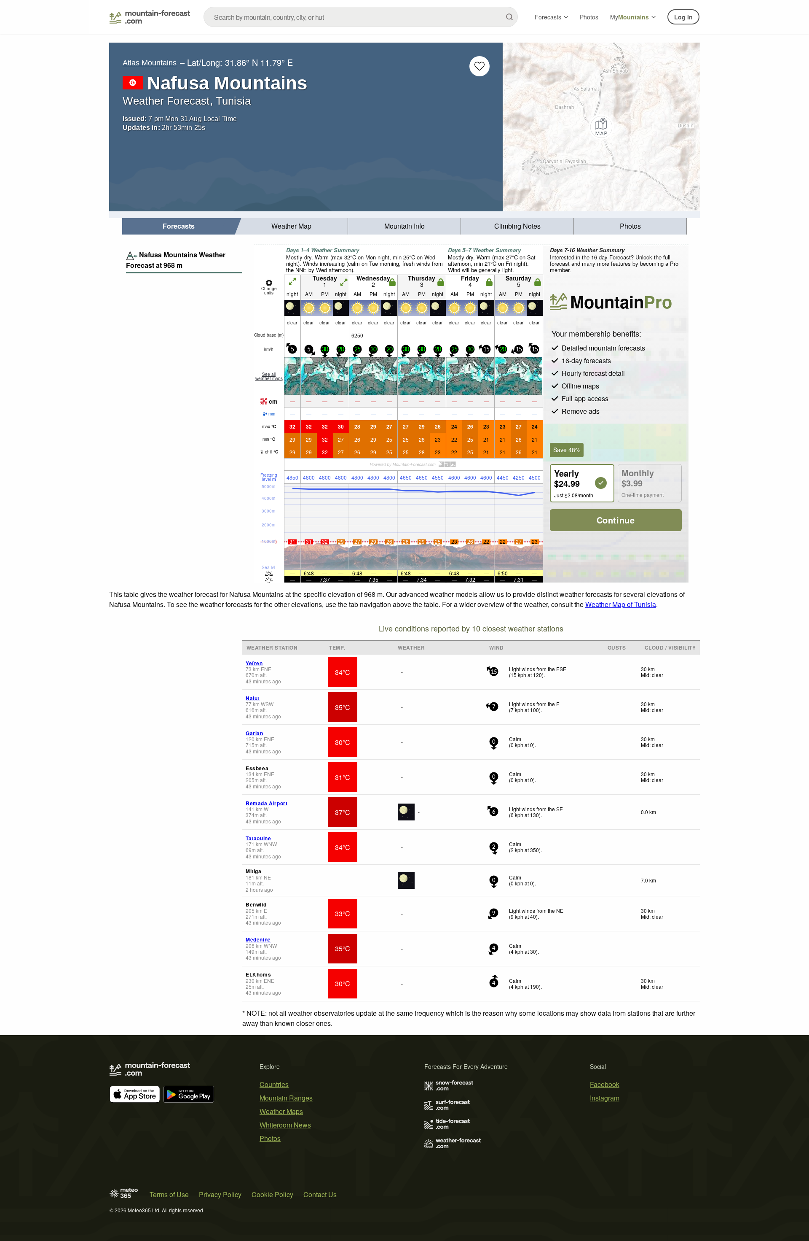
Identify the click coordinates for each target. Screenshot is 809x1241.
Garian (254, 733)
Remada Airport (266, 803)
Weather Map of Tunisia (620, 604)
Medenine (258, 939)
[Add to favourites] (479, 66)
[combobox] (361, 17)
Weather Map (291, 226)
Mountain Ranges (286, 1098)
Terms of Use (169, 1194)
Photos (589, 17)
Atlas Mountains (150, 63)
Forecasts (548, 17)
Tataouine (258, 838)
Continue (616, 520)
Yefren (254, 663)
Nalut (253, 698)
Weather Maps (281, 1111)
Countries (274, 1084)
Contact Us (320, 1194)
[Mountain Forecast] (150, 17)
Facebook (604, 1084)
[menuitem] (178, 226)
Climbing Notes (517, 226)
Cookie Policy (272, 1194)
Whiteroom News (285, 1125)
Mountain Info (404, 226)
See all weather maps (269, 376)
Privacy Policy (220, 1194)
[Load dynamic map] (601, 127)
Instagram (604, 1098)
